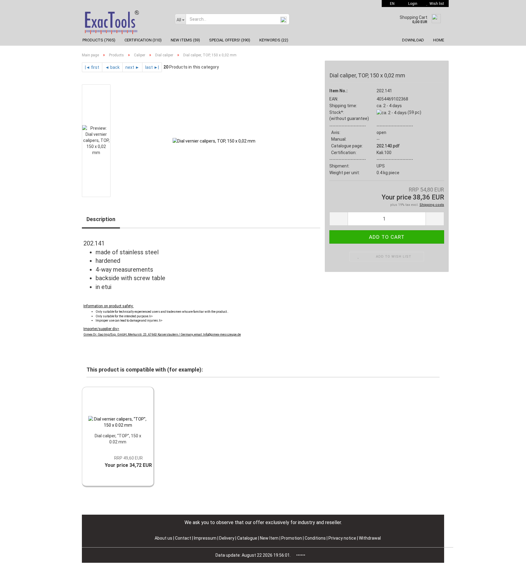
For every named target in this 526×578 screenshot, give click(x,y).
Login (411, 4)
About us (163, 538)
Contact (183, 538)
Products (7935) (98, 40)
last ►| (152, 67)
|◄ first (92, 67)
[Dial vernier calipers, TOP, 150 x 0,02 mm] (214, 140)
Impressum (205, 538)
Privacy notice (342, 538)
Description (100, 219)
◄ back (112, 67)
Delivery (227, 538)
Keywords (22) (273, 40)
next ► (132, 67)
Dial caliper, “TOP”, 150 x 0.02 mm (118, 438)
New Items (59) (185, 40)
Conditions (316, 538)
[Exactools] (124, 20)
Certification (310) (143, 40)
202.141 (384, 90)
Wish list (436, 4)
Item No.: (338, 90)
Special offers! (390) (229, 40)
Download (413, 40)
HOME (438, 40)
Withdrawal (370, 538)
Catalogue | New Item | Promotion (269, 538)
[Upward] (509, 568)
